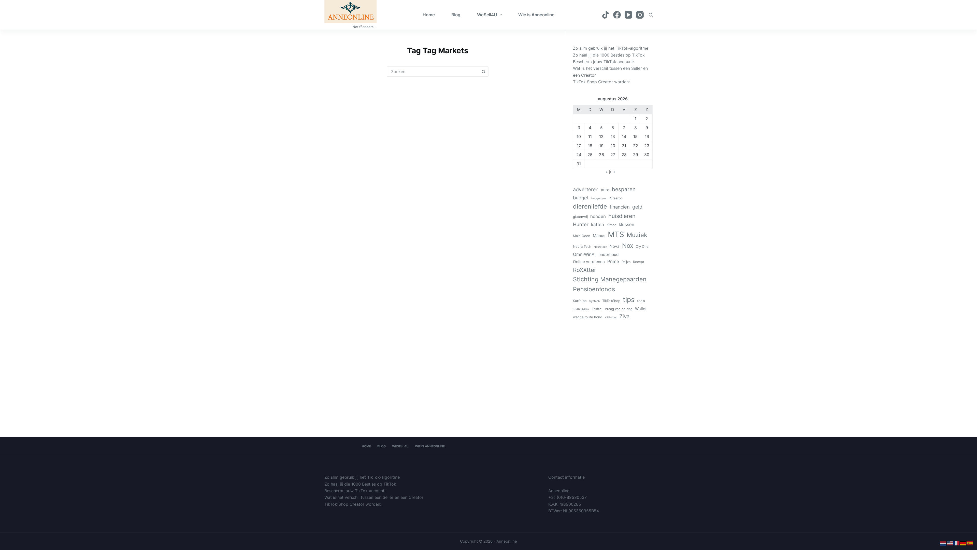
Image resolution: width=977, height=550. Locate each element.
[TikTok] (605, 15)
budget (581, 197)
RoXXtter (584, 269)
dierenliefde (590, 206)
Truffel (597, 309)
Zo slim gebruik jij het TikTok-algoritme (610, 48)
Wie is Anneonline (536, 14)
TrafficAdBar (581, 309)
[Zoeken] (651, 15)
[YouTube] (628, 15)
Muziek (637, 235)
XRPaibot (611, 317)
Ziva (624, 316)
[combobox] (433, 71)
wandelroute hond (587, 317)
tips (629, 299)
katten (597, 224)
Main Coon (581, 236)
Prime (613, 261)
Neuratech (600, 247)
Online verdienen (589, 261)
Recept (638, 262)
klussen (626, 224)
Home (429, 14)
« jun (610, 171)
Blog (456, 14)
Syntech (594, 301)
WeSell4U (487, 14)
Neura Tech (582, 246)
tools (641, 301)
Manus (599, 235)
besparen (624, 189)
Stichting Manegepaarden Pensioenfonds (609, 284)
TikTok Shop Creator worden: (601, 81)
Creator (616, 198)
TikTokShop (611, 301)
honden (598, 216)
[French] (956, 542)
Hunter (580, 224)
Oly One (642, 246)
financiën (620, 207)
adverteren (585, 189)
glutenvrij (580, 217)
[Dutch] (943, 542)
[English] (950, 542)
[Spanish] (970, 542)
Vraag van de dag (619, 309)
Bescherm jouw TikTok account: (603, 61)
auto (605, 189)
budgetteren (599, 198)
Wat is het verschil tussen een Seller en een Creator (373, 497)
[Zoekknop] (483, 71)
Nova (615, 246)
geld (637, 207)
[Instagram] (640, 15)
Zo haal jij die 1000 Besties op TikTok (609, 55)
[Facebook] (617, 15)
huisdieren (622, 216)
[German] (963, 542)
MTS (616, 234)
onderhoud (608, 254)
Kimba (611, 225)
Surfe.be (580, 301)
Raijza (626, 262)
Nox (627, 245)
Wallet (641, 308)
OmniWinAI (584, 254)
